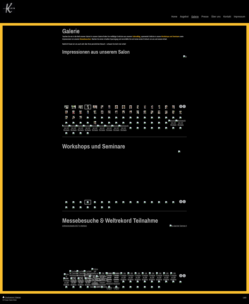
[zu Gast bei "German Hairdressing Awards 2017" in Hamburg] (124, 249)
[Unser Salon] (66, 107)
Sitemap (18, 297)
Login (244, 297)
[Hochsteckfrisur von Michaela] (116, 107)
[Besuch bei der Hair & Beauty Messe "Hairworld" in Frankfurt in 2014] (109, 281)
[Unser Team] (66, 276)
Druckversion (9, 297)
